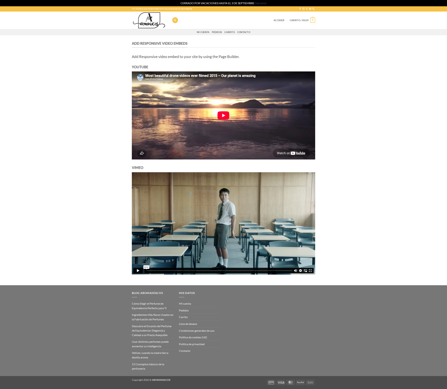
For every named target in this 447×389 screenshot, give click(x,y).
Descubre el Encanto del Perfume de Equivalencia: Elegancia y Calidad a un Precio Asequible (151, 330)
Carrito (229, 32)
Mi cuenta (203, 32)
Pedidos (217, 32)
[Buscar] (175, 20)
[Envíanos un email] (310, 9)
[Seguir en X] (307, 9)
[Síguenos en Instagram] (303, 9)
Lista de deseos (188, 323)
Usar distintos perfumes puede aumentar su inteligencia (150, 344)
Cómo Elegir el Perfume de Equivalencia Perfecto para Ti (149, 306)
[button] (279, 20)
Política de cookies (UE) (193, 337)
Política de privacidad (192, 344)
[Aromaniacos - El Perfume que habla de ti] (149, 20)
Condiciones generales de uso (196, 330)
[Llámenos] (313, 9)
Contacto (243, 32)
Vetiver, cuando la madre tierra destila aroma (150, 355)
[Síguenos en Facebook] (300, 9)
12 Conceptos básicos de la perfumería (148, 366)
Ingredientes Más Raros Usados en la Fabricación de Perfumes (152, 317)
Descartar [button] (261, 3)
